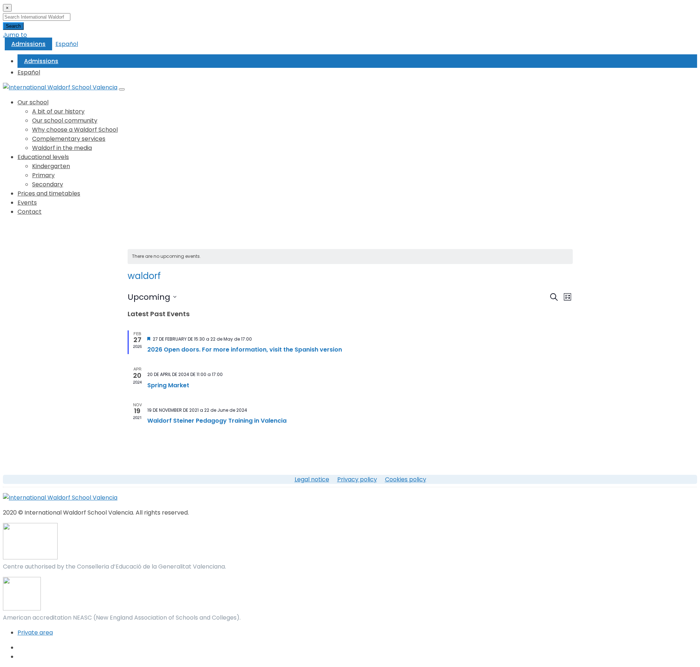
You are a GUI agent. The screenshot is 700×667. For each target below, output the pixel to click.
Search (13, 26)
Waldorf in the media (62, 148)
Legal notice (312, 479)
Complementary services (68, 139)
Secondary (47, 184)
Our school (33, 102)
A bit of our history (58, 111)
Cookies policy (405, 479)
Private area (35, 632)
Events (27, 202)
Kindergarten (51, 166)
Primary (43, 175)
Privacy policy (357, 479)
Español (66, 44)
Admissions (28, 44)
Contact (30, 212)
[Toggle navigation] (122, 89)
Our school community (64, 120)
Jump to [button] (15, 35)
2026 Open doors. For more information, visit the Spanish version (244, 349)
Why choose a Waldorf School (75, 129)
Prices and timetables (49, 193)
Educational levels (43, 157)
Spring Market (168, 385)
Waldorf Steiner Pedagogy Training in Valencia (217, 420)
